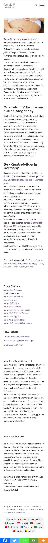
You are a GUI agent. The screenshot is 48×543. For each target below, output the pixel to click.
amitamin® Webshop (13, 289)
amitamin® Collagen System (16, 313)
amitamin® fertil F (11, 299)
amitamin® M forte (12, 303)
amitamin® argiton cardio (14, 319)
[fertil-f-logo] (20, 5)
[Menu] (40, 5)
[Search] (34, 5)
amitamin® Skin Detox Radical (17, 309)
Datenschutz (11, 512)
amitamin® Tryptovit (12, 316)
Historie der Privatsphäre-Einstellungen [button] (19, 340)
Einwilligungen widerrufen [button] (13, 345)
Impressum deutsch (31, 509)
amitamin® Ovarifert (12, 306)
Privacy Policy (21, 512)
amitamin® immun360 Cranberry (18, 323)
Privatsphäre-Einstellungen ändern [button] (17, 336)
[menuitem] (34, 5)
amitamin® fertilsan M (13, 296)
